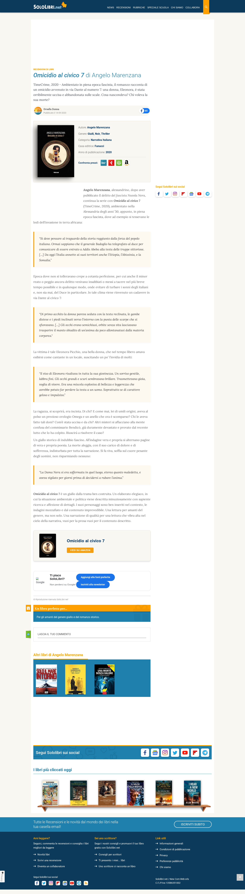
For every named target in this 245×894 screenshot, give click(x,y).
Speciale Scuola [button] (158, 7)
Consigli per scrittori (110, 854)
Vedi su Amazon (80, 550)
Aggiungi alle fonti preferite (95, 577)
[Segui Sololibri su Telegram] (208, 194)
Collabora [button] (193, 7)
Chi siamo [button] (177, 7)
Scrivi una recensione (49, 860)
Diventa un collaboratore (51, 866)
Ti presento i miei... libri (112, 860)
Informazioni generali (171, 843)
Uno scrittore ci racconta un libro (117, 866)
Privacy (164, 855)
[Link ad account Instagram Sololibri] (50, 883)
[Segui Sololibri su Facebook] (159, 194)
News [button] (110, 7)
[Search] (206, 7)
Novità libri (44, 854)
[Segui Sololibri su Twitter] (167, 194)
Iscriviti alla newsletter (93, 584)
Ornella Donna (51, 109)
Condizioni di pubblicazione (175, 849)
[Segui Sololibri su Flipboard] (183, 194)
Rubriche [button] (139, 7)
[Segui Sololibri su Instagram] (175, 194)
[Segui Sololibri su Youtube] (200, 194)
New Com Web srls (179, 879)
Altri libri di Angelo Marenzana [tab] (58, 655)
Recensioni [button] (123, 7)
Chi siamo (165, 867)
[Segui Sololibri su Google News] (192, 194)
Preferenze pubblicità (171, 861)
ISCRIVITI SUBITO (193, 824)
